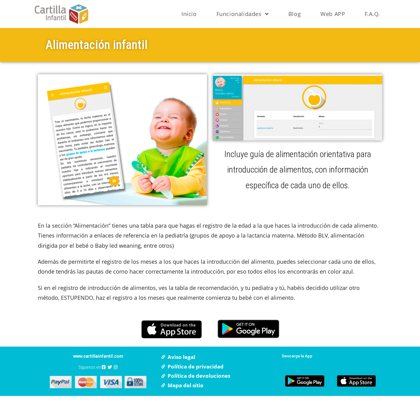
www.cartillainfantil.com (98, 356)
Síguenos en (90, 367)
